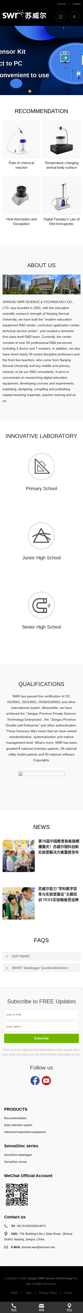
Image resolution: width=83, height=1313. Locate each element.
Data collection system (18, 1125)
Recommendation (41, 111)
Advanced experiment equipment (25, 1132)
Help (29, 1293)
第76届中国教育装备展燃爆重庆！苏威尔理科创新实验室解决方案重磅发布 (58, 846)
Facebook (35, 1080)
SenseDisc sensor (15, 1161)
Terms (68, 1293)
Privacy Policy (48, 1293)
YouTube (46, 1080)
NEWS (41, 827)
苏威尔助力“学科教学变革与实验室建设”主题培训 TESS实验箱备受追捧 (58, 894)
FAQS (41, 940)
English (77, 4)
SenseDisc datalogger (18, 1155)
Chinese (61, 4)
